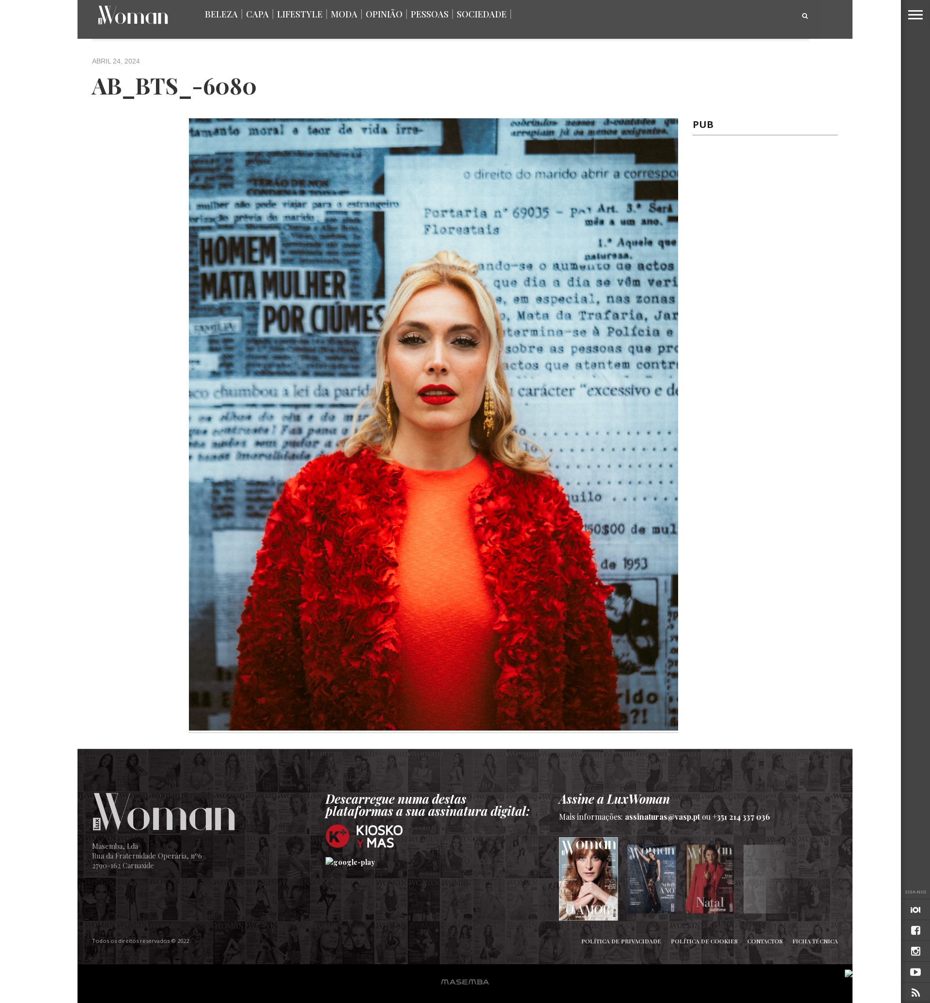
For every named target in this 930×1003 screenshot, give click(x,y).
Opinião (384, 14)
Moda (344, 14)
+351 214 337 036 (741, 817)
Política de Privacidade (621, 941)
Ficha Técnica (815, 941)
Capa (257, 14)
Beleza (221, 14)
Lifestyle (300, 14)
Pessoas (430, 14)
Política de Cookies (704, 941)
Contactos (765, 941)
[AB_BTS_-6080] (433, 727)
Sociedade (482, 14)
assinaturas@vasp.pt (662, 817)
